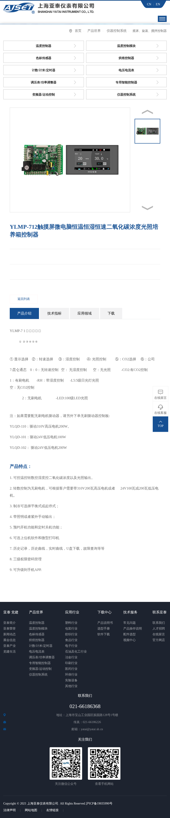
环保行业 (71, 674)
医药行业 (71, 668)
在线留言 (159, 634)
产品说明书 (105, 622)
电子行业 (71, 645)
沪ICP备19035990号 (99, 803)
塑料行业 (71, 622)
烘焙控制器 (126, 58)
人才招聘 (159, 628)
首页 (78, 31)
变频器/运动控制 (43, 94)
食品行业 (71, 640)
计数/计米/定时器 (43, 70)
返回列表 (23, 299)
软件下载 (103, 634)
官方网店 (159, 640)
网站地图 (31, 810)
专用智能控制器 (126, 82)
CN (149, 4)
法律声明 (9, 810)
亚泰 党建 (10, 612)
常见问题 (129, 622)
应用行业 (72, 612)
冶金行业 (71, 657)
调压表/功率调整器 (43, 82)
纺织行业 (71, 634)
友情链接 (52, 810)
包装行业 (71, 628)
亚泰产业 (9, 645)
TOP (161, 426)
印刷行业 (71, 663)
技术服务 (130, 612)
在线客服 (160, 413)
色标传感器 (43, 58)
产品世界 (94, 31)
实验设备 (71, 680)
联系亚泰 (160, 612)
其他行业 (71, 686)
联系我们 (159, 622)
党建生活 (9, 651)
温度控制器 (43, 46)
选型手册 (103, 628)
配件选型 (129, 634)
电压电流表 (126, 70)
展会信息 (9, 640)
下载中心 (104, 612)
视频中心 (129, 640)
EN (158, 4)
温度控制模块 (126, 46)
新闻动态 (9, 634)
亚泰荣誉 (9, 628)
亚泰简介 (9, 622)
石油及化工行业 (76, 651)
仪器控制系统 (117, 31)
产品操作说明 (132, 628)
